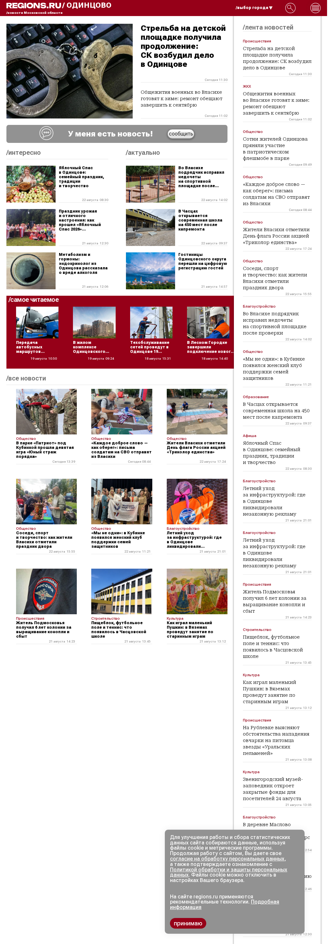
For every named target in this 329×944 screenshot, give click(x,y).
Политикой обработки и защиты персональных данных (228, 872)
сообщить (181, 134)
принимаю (188, 923)
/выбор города (252, 7)
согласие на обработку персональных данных (227, 859)
